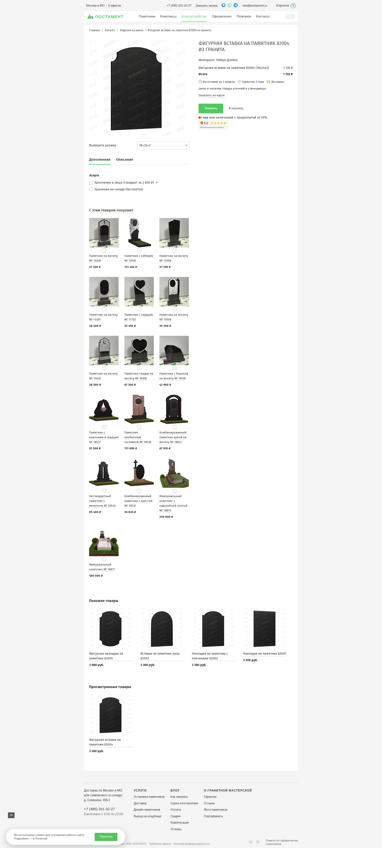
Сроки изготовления (184, 803)
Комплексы (168, 16)
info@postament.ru (255, 5)
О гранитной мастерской (228, 790)
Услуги (140, 790)
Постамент (109, 17)
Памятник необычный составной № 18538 (137, 437)
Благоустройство (194, 16)
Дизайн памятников (147, 809)
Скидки (175, 816)
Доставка (140, 803)
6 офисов (114, 5)
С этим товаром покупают (111, 210)
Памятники (147, 16)
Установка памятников (149, 796)
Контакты (263, 16)
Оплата (176, 809)
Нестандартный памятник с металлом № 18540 (102, 500)
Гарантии (210, 796)
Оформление (222, 16)
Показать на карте (212, 95)
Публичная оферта (160, 843)
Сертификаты (213, 816)
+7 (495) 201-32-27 (179, 5)
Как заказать (179, 796)
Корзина (285, 5)
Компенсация (180, 822)
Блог (175, 790)
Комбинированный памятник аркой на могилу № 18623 (172, 437)
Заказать (211, 108)
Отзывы (176, 829)
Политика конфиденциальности (191, 843)
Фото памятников (215, 809)
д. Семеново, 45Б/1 (97, 800)
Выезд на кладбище (147, 816)
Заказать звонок (206, 5)
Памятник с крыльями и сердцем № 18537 (104, 437)
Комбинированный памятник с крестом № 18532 (138, 500)
